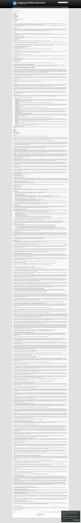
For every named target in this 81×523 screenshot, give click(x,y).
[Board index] (14, 3)
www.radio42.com (18, 133)
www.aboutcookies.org (16, 60)
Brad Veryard (42, 513)
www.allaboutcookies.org (16, 61)
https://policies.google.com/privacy (18, 175)
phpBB (38, 515)
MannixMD (43, 514)
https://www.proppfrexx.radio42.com (18, 18)
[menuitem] (18, 7)
